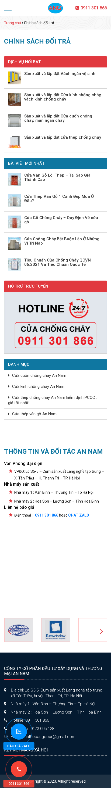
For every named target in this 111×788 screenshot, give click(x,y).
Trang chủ (12, 23)
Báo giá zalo (18, 746)
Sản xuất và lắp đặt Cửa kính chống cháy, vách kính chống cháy (63, 97)
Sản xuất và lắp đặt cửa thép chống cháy (62, 137)
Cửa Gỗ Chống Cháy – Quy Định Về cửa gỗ (61, 220)
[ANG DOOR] (55, 8)
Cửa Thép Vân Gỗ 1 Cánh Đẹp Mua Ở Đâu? (59, 198)
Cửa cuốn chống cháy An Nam (39, 375)
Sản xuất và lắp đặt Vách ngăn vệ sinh (59, 73)
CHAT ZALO (78, 515)
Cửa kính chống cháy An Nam (38, 386)
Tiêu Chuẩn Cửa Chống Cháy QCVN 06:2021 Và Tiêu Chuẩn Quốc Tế (57, 262)
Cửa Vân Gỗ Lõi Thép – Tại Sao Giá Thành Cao (57, 177)
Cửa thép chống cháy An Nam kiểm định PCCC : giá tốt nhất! (52, 400)
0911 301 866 (94, 7)
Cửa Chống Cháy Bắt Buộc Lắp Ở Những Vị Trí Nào (61, 241)
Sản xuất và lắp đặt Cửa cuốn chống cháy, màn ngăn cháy (58, 118)
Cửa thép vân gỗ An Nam (34, 413)
